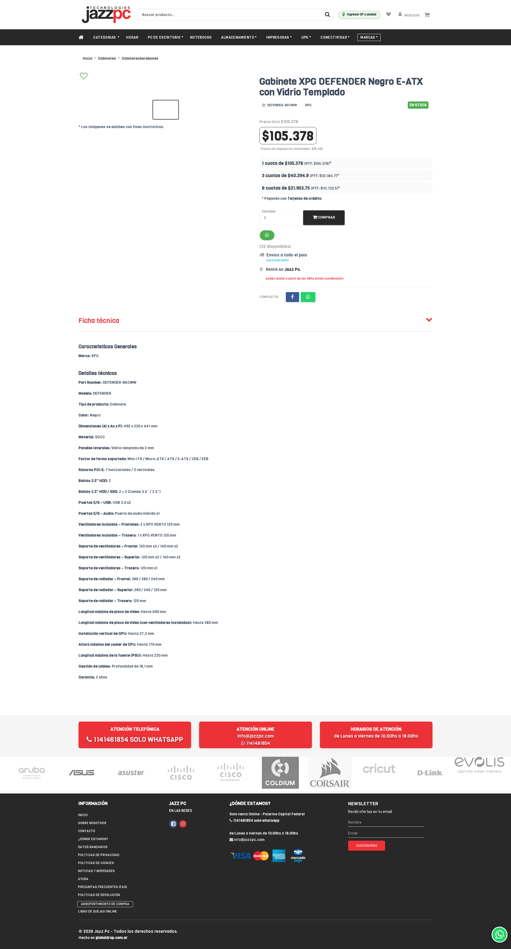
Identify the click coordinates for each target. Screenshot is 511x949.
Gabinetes (107, 58)
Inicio (87, 58)
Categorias (105, 37)
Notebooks (201, 37)
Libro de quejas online (97, 911)
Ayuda (83, 879)
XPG (308, 105)
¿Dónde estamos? (93, 839)
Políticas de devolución (99, 895)
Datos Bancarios (93, 847)
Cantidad (268, 211)
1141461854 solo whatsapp (137, 739)
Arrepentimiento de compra (105, 904)
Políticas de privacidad (98, 855)
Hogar (132, 37)
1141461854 (257, 743)
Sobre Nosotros (92, 823)
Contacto (86, 831)
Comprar (326, 217)
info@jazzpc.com (255, 736)
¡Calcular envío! (277, 260)
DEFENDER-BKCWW (281, 105)
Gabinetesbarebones (140, 58)
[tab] (255, 320)
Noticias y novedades (96, 871)
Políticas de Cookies (96, 863)
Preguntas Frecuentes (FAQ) (102, 887)
